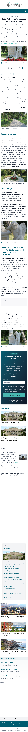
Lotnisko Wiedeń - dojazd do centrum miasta (13, 579)
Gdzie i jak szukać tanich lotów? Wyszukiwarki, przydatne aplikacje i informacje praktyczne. (11, 623)
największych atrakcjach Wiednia (10, 43)
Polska (5, 726)
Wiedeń (16, 16)
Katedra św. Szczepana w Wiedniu (12, 585)
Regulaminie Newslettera (13, 406)
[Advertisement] (14, 500)
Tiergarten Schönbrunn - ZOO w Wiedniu (12, 600)
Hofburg (5, 587)
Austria (11, 16)
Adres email (5, 382)
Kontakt (21, 726)
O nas (15, 726)
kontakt (22, 475)
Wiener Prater (7, 603)
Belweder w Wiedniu (8, 594)
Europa (11, 726)
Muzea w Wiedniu (8, 592)
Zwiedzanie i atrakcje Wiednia (10, 426)
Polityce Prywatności (16, 405)
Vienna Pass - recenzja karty (11, 574)
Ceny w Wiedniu (7, 597)
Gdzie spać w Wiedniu (9, 572)
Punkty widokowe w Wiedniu (11, 583)
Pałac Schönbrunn (8, 590)
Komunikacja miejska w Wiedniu (11, 307)
